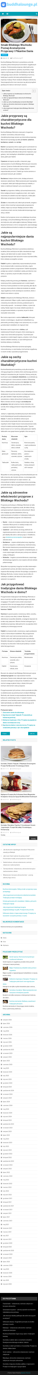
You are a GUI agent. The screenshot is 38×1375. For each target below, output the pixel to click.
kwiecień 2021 (7, 1228)
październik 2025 (8, 1049)
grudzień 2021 (7, 1198)
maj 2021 (6, 1224)
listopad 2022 (7, 1157)
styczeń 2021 (7, 1239)
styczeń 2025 (7, 1079)
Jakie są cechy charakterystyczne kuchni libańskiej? (18, 102)
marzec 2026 (7, 1038)
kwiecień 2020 (7, 1273)
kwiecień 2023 (7, 1142)
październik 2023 (8, 1124)
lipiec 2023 (6, 1135)
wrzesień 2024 (7, 1094)
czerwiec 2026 (7, 1027)
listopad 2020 (7, 1247)
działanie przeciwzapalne (14, 537)
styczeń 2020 (7, 1284)
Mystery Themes (25, 1373)
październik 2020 (8, 1250)
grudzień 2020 (7, 1243)
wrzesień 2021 (7, 1209)
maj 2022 (6, 1180)
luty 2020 (6, 1280)
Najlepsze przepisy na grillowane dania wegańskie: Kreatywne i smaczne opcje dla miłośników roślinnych (19, 795)
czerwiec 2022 (7, 1176)
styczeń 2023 (7, 1150)
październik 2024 (8, 1090)
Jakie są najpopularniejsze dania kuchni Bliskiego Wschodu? (17, 99)
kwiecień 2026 (7, 1035)
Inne (4, 941)
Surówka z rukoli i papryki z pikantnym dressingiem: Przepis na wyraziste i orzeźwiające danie (18, 765)
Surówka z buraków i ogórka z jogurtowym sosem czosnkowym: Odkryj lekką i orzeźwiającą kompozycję (6, 733)
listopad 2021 (7, 1202)
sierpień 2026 (7, 1020)
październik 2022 (8, 1161)
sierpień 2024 (7, 1098)
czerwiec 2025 (7, 1064)
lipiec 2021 (6, 1217)
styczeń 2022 (7, 1194)
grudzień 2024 (7, 1083)
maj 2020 (6, 1269)
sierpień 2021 (7, 1213)
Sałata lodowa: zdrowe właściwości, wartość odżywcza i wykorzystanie (17, 864)
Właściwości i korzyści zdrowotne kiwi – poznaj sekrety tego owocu (18, 876)
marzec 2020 (7, 1276)
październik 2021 (8, 1206)
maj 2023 (6, 1139)
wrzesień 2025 (7, 1053)
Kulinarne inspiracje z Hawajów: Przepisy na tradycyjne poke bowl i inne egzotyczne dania (20, 981)
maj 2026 (6, 1031)
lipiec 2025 (6, 1061)
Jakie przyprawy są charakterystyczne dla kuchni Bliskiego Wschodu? (17, 94)
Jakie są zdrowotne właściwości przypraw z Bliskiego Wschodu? (18, 105)
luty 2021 (6, 1235)
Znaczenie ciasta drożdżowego (13, 712)
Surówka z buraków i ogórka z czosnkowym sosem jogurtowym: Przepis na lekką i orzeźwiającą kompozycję (18, 827)
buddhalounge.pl (17, 58)
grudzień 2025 (7, 1046)
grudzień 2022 (7, 1154)
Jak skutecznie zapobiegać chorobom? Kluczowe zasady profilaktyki (19, 851)
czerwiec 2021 (7, 1221)
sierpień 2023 (7, 1131)
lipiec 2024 (6, 1101)
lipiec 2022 (6, 1172)
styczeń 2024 (7, 1116)
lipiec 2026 (6, 1023)
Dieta (4, 938)
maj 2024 (6, 1109)
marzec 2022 (7, 1187)
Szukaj (3, 835)
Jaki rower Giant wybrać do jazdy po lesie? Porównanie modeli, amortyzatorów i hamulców (18, 857)
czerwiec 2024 (7, 1105)
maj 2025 (6, 1068)
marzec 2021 (7, 1232)
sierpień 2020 (7, 1258)
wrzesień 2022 (7, 1165)
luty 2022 (6, 1191)
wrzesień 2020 (7, 1254)
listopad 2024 (7, 1087)
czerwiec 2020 (7, 1265)
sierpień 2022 (7, 1168)
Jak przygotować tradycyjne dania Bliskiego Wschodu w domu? (18, 109)
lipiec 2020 (6, 1261)
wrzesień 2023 (7, 1128)
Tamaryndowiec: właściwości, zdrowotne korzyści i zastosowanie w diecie (19, 870)
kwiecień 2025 (7, 1072)
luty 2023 (6, 1146)
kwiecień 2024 (7, 1113)
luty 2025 (6, 1075)
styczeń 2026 (7, 1042)
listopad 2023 (7, 1120)
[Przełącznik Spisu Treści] (33, 91)
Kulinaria (4, 55)
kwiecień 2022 (7, 1183)
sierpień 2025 (7, 1057)
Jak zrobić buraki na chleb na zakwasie (33, 733)
